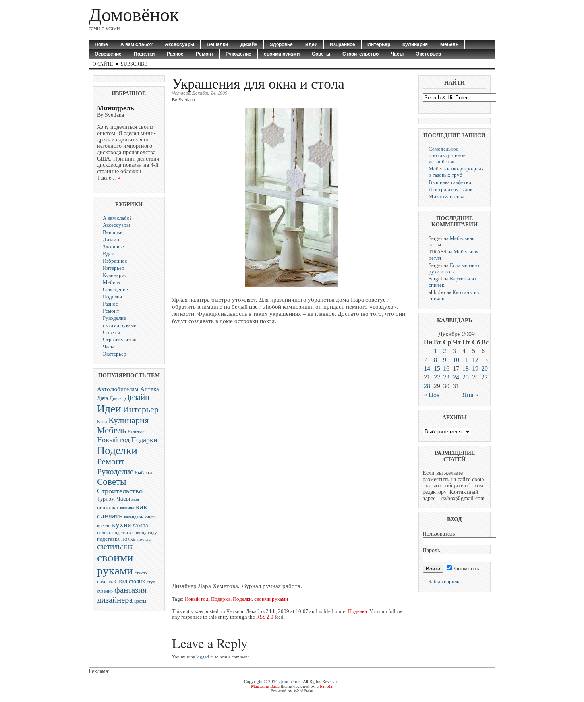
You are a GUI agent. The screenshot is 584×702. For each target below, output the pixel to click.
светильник (115, 546)
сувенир (105, 591)
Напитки (136, 431)
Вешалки (217, 44)
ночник (104, 532)
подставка (108, 539)
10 (456, 359)
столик (137, 581)
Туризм (106, 499)
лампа (140, 525)
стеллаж (105, 581)
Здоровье (281, 44)
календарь (133, 517)
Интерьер (378, 44)
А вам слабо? (136, 44)
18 (465, 368)
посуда (144, 539)
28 (427, 386)
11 (465, 359)
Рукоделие (238, 54)
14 (427, 368)
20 (485, 368)
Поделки (144, 54)
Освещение (108, 54)
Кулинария (415, 44)
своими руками (282, 54)
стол (120, 581)
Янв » (470, 394)
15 (437, 368)
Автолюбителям (118, 389)
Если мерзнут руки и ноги (454, 268)
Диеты (116, 398)
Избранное (342, 44)
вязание (127, 508)
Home (101, 44)
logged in (205, 656)
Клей (102, 421)
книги (150, 517)
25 (465, 377)
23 (446, 377)
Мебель (449, 44)
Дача (102, 398)
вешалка (107, 507)
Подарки (144, 440)
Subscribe (134, 64)
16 (446, 368)
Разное (175, 54)
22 (437, 377)
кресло (103, 525)
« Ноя (431, 394)
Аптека (149, 389)
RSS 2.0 (264, 617)
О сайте (103, 64)
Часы (397, 54)
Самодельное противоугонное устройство (447, 155)
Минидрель (115, 108)
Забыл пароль (444, 581)
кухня (121, 524)
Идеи (311, 44)
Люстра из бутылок (450, 189)
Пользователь (439, 534)
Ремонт (204, 54)
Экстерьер (428, 54)
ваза (135, 499)
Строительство (360, 54)
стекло (141, 572)
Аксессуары (179, 44)
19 (475, 368)
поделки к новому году (134, 532)
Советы (321, 54)
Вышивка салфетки (450, 182)
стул (151, 581)
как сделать (122, 511)
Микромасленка (446, 196)
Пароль (431, 550)
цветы (140, 601)
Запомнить (466, 569)
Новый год (113, 440)
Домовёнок (134, 14)
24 (456, 377)
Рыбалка (143, 473)
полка (128, 539)
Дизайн (248, 44)
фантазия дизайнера (122, 595)
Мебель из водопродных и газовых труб (456, 172)
